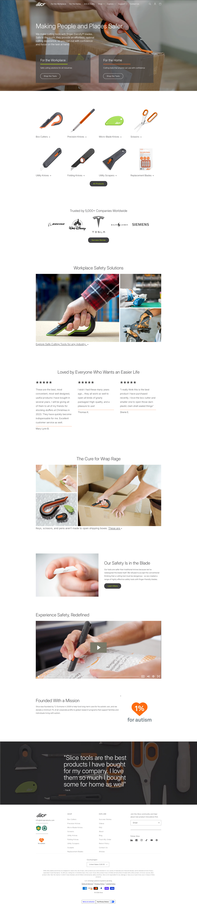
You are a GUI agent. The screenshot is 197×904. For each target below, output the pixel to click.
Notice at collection (89, 901)
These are (114, 528)
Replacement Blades (141, 175)
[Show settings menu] (153, 676)
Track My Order (105, 839)
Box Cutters (42, 136)
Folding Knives (74, 175)
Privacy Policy (100, 884)
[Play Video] (38, 676)
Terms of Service (87, 884)
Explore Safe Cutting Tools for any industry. (61, 344)
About (101, 831)
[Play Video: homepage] (98, 647)
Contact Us (103, 847)
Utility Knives (42, 175)
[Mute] (148, 676)
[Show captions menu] (143, 676)
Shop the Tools (50, 76)
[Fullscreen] (158, 676)
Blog (100, 835)
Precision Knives (75, 136)
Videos (101, 823)
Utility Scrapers (106, 175)
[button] (100, 4)
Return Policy (104, 843)
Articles (102, 851)
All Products (98, 184)
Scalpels (70, 847)
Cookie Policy (110, 884)
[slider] (93, 676)
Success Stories (99, 240)
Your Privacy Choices (103, 901)
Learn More (113, 586)
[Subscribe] (158, 822)
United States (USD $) (97, 864)
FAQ (100, 827)
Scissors (135, 136)
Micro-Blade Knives (109, 136)
